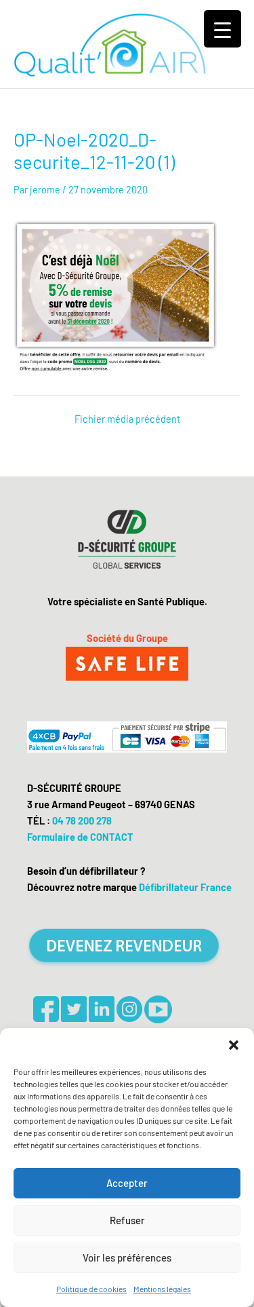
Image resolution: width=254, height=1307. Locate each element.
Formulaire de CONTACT (80, 837)
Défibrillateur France (185, 887)
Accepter (127, 1183)
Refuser (127, 1220)
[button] (233, 1045)
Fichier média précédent (127, 419)
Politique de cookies (91, 1288)
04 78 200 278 (82, 820)
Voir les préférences (127, 1257)
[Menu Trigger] (222, 29)
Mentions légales (162, 1288)
